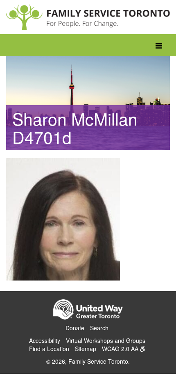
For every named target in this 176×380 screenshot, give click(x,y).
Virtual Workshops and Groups (105, 340)
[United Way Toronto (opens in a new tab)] (88, 311)
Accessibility (44, 340)
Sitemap (85, 349)
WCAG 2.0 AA (121, 349)
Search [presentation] (99, 328)
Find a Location (49, 349)
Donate (74, 328)
